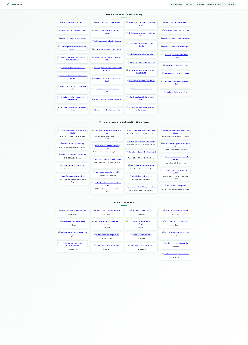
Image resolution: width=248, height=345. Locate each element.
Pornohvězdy (200, 4)
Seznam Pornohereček (214, 4)
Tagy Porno (188, 4)
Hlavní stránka (177, 4)
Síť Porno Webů (229, 4)
